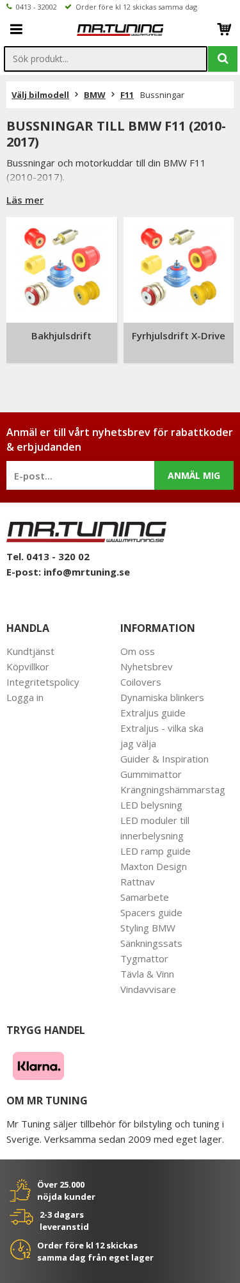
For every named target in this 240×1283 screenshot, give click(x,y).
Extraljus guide (153, 712)
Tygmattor (144, 958)
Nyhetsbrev (146, 666)
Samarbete (144, 897)
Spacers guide (151, 912)
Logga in (25, 697)
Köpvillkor (27, 666)
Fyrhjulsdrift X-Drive (178, 335)
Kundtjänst (30, 651)
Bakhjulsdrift (61, 335)
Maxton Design (153, 866)
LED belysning (151, 804)
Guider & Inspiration (164, 758)
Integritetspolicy (42, 681)
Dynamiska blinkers (162, 697)
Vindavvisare (148, 989)
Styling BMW (147, 927)
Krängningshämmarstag (172, 789)
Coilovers (140, 681)
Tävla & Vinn (147, 973)
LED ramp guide (155, 850)
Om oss (137, 651)
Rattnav (137, 881)
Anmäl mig (194, 475)
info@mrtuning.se (87, 571)
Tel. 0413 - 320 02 (48, 556)
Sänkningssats (151, 943)
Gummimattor (151, 774)
